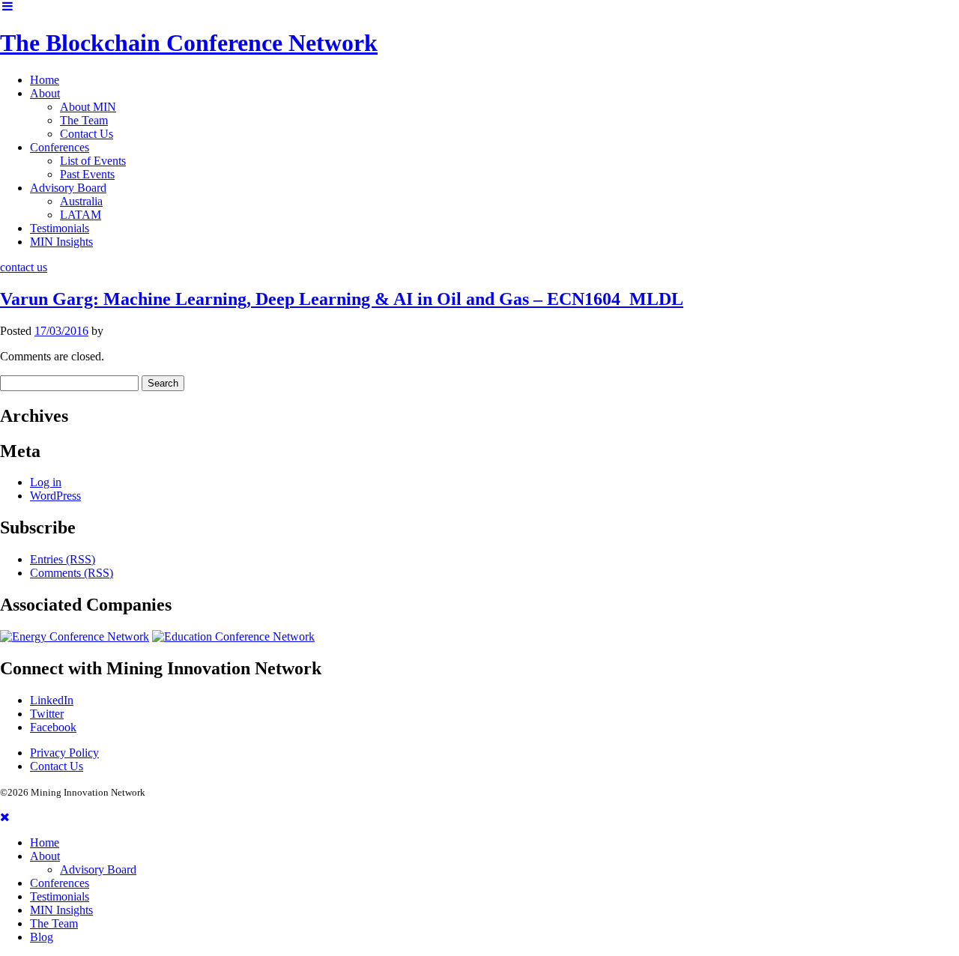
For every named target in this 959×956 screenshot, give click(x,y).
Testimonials (59, 228)
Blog (41, 937)
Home (44, 79)
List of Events (93, 160)
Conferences (59, 147)
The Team (84, 120)
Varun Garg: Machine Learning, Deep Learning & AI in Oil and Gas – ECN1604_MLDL (341, 299)
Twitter (47, 713)
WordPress (55, 495)
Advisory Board (68, 187)
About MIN (88, 106)
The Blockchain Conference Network (189, 42)
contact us (23, 267)
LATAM (80, 214)
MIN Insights (61, 241)
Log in (45, 482)
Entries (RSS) (62, 559)
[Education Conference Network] (233, 636)
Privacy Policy (64, 752)
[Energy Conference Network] (74, 636)
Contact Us (86, 133)
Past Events (87, 174)
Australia (81, 201)
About (45, 93)
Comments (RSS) (71, 572)
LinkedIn (51, 700)
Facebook (53, 727)
